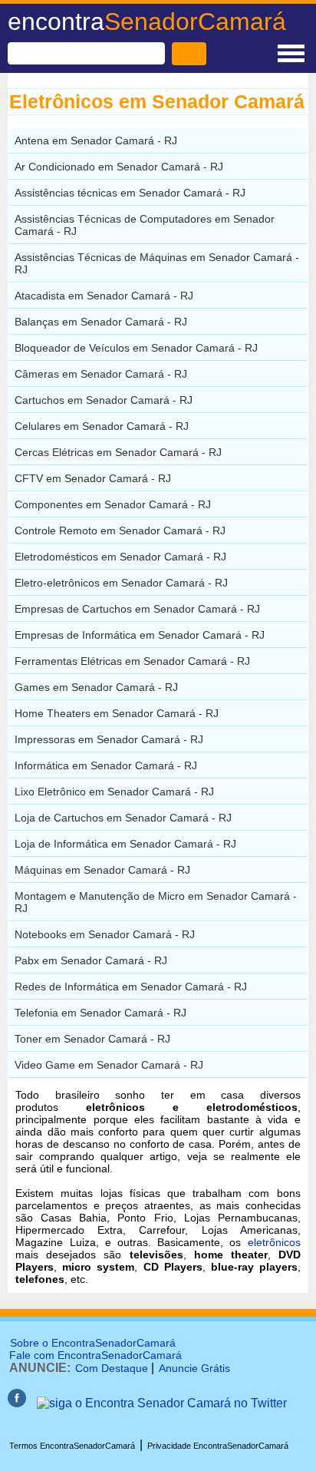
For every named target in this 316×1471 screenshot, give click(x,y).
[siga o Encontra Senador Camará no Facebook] (17, 1403)
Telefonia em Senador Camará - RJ (100, 1013)
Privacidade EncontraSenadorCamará (217, 1445)
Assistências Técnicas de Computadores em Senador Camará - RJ (145, 225)
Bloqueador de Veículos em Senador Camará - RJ (136, 348)
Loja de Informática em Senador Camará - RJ (125, 844)
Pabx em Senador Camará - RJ (91, 960)
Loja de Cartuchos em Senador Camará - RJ (123, 818)
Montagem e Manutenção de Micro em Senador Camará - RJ (156, 902)
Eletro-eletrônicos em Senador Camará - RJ (121, 583)
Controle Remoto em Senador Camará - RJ (120, 530)
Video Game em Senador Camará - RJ (109, 1065)
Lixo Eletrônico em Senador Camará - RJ (114, 791)
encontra (147, 21)
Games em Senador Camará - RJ (96, 687)
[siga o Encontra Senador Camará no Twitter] (162, 1403)
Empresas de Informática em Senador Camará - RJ (140, 635)
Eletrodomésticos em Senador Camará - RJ (120, 556)
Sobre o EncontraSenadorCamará (93, 1343)
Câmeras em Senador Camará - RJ (101, 374)
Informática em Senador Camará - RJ (106, 765)
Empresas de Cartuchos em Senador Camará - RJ (137, 609)
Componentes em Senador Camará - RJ (113, 504)
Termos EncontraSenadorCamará (72, 1445)
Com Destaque (111, 1368)
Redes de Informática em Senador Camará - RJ (131, 986)
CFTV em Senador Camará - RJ (93, 478)
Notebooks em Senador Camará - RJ (105, 934)
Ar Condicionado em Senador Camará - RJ (119, 166)
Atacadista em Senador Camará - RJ (104, 295)
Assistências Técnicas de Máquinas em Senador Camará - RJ (157, 263)
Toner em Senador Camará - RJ (92, 1039)
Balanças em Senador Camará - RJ (101, 322)
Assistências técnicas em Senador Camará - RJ (130, 193)
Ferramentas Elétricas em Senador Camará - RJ (132, 661)
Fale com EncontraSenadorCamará (95, 1355)
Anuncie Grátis (194, 1368)
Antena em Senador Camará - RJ (96, 140)
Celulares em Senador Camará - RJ (102, 426)
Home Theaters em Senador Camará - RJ (117, 713)
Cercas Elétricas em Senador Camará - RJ (118, 452)
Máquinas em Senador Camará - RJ (102, 870)
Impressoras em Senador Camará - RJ (109, 739)
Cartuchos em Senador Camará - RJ (104, 400)
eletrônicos (274, 1242)
